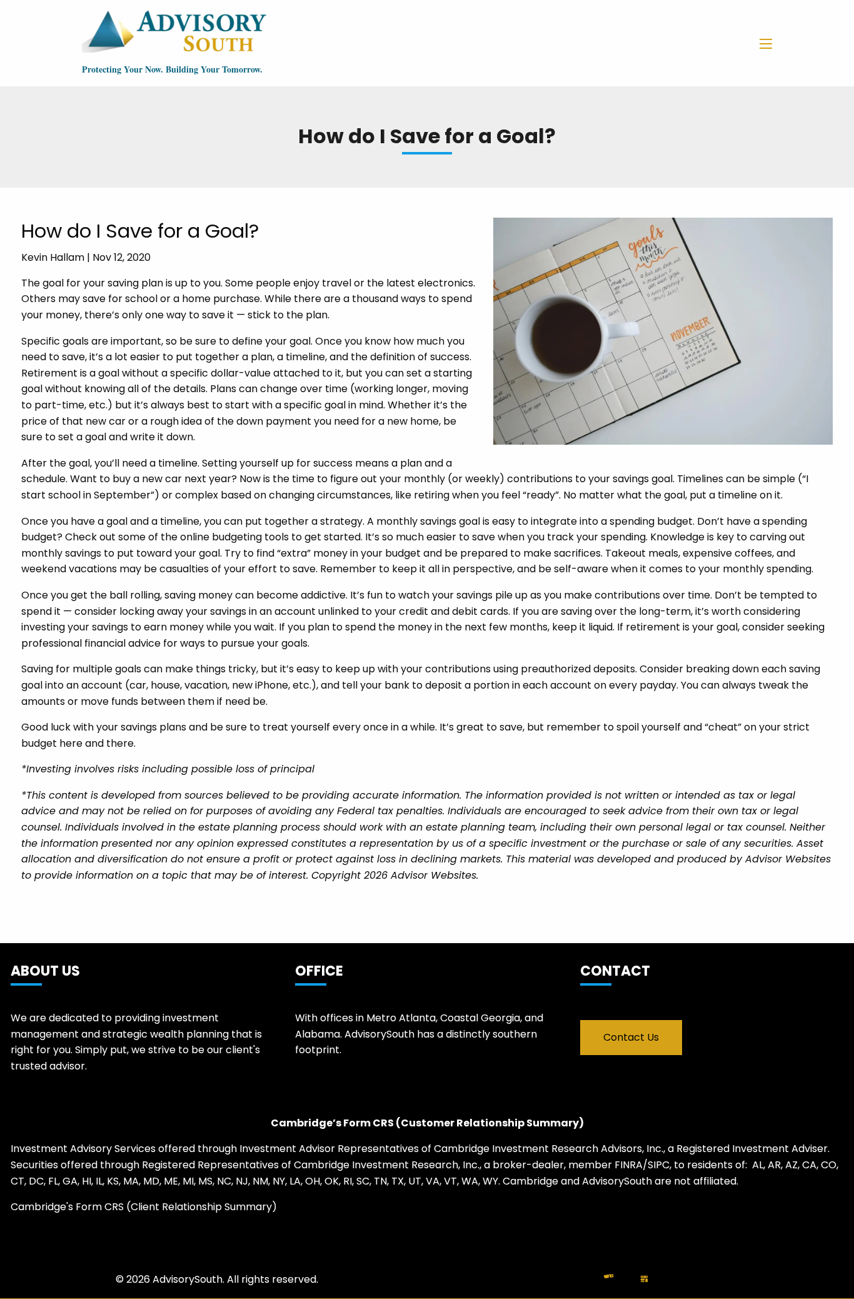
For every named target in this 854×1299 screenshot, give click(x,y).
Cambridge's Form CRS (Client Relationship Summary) (144, 1207)
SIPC (659, 1165)
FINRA (629, 1165)
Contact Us (631, 1037)
